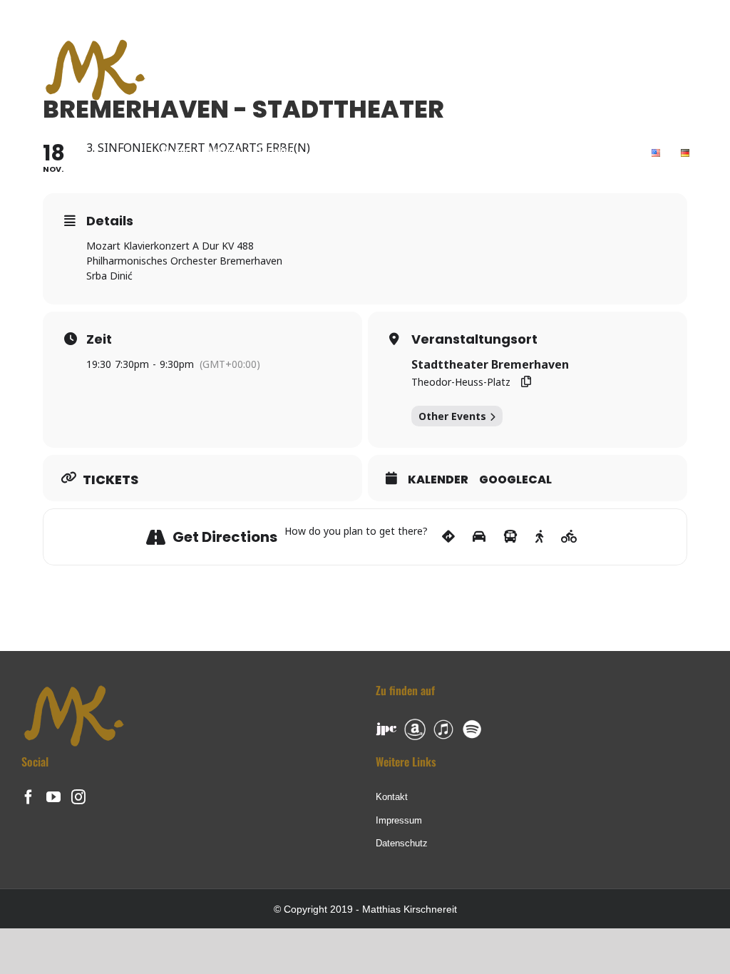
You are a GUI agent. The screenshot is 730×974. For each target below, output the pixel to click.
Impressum (399, 820)
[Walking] (539, 536)
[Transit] (510, 536)
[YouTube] (53, 797)
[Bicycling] (569, 536)
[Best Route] (448, 536)
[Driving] (479, 536)
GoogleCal (515, 480)
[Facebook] (28, 797)
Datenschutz (402, 843)
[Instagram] (78, 797)
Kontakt (392, 796)
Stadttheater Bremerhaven (490, 364)
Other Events (452, 416)
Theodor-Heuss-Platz (460, 382)
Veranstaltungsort (474, 339)
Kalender (438, 480)
